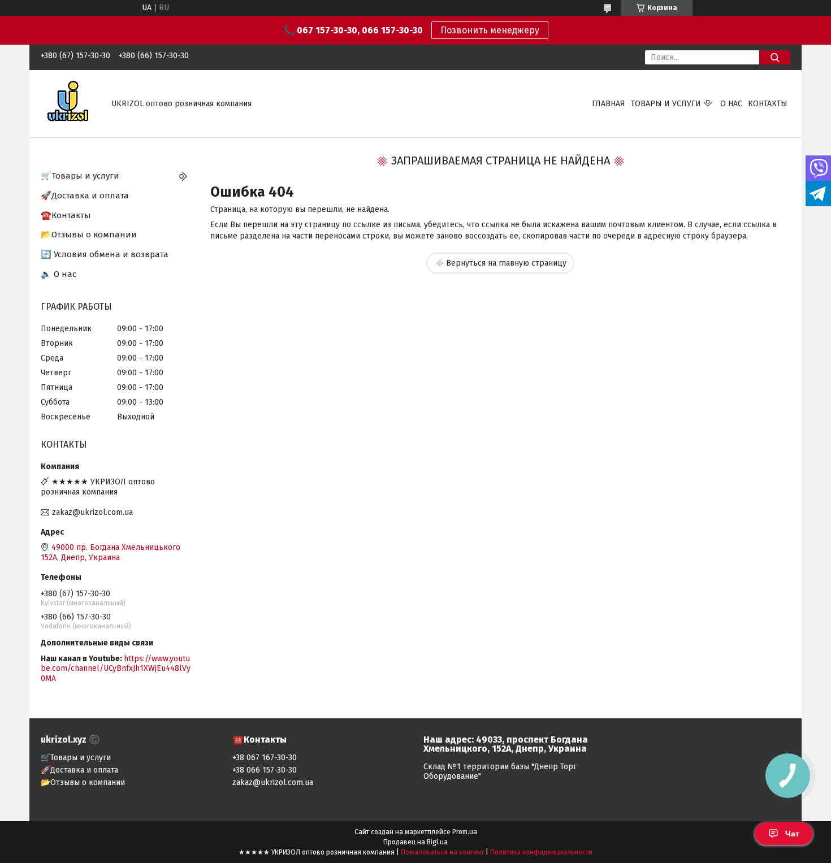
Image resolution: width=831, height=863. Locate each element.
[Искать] (774, 57)
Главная (608, 104)
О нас (731, 104)
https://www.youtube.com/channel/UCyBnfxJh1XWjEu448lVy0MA (116, 668)
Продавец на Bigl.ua (415, 842)
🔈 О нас (58, 274)
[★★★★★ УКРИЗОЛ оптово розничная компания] (69, 103)
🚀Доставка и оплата (85, 195)
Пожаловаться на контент (442, 852)
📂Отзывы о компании (89, 234)
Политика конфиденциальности (541, 852)
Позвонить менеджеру (489, 30)
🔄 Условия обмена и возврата (104, 254)
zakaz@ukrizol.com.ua (92, 512)
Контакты (767, 104)
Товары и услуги (666, 104)
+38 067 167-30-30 (264, 757)
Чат (792, 833)
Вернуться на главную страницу (506, 263)
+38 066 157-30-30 (264, 770)
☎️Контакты (66, 215)
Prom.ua (464, 832)
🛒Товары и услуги (80, 176)
